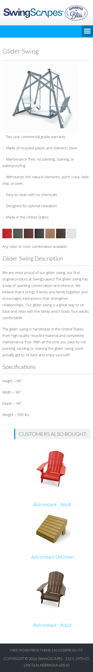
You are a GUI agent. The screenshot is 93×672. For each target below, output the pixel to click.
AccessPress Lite (68, 650)
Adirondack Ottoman (52, 557)
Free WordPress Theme (30, 650)
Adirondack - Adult (52, 504)
